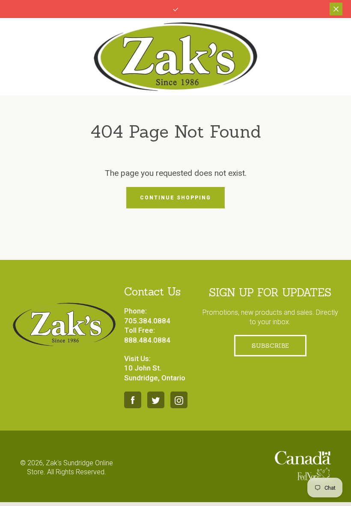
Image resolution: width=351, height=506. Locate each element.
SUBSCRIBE (270, 345)
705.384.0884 (147, 320)
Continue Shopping (175, 198)
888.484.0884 (147, 340)
